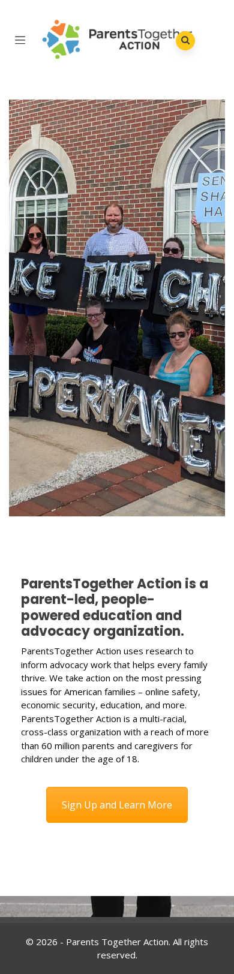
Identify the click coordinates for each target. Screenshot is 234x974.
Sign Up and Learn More (117, 804)
